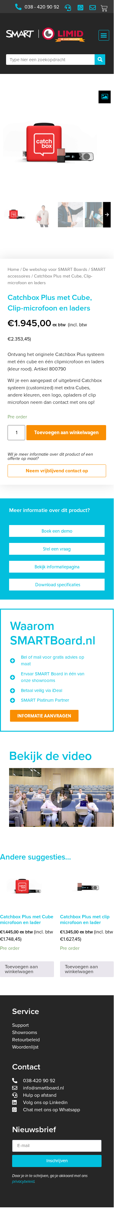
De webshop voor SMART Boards (55, 269)
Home (13, 269)
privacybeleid (23, 1181)
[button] (104, 35)
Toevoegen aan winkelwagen (66, 432)
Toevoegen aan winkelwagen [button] (21, 969)
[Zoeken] (100, 59)
